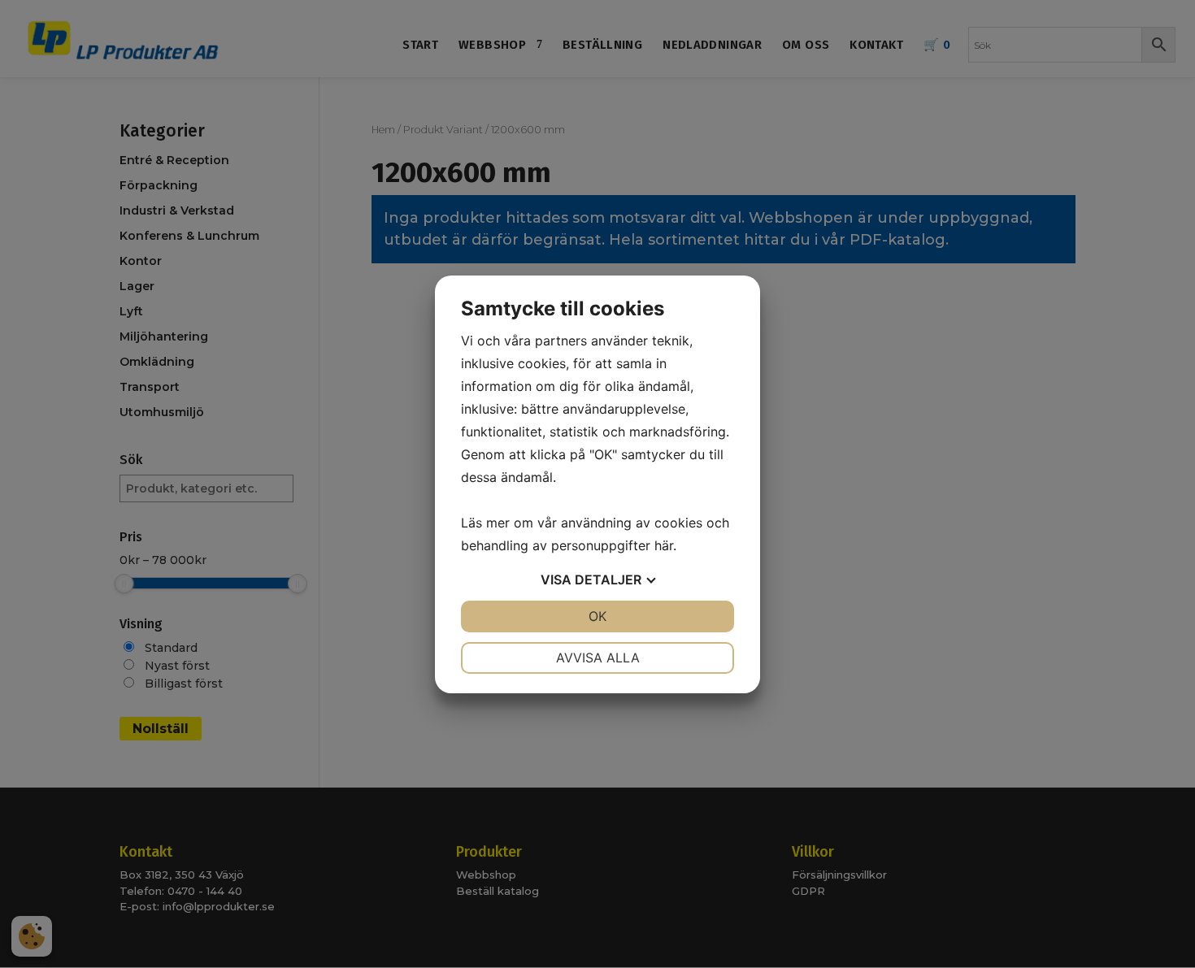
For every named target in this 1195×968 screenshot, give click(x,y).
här (663, 545)
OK (597, 616)
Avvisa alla (598, 657)
